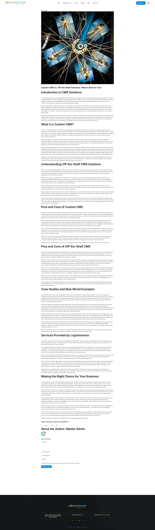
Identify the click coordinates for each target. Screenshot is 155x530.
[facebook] (69, 520)
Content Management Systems (75, 418)
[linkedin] (79, 520)
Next (46, 10)
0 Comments (85, 418)
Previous (43, 10)
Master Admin (46, 418)
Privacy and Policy (83, 527)
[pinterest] (76, 520)
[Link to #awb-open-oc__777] (148, 3)
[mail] (82, 520)
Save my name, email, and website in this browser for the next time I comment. (61, 463)
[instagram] (73, 520)
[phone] (85, 520)
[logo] (15, 1)
